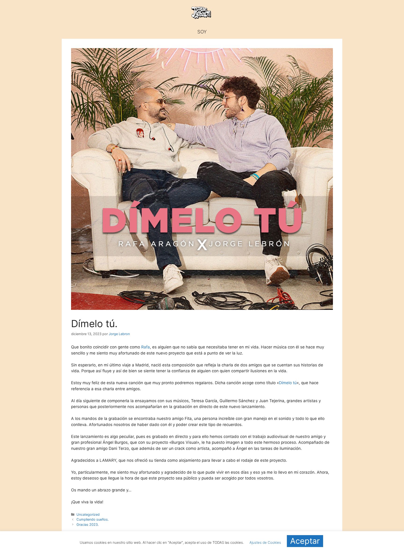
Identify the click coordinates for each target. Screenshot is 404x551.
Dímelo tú (288, 382)
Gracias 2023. (87, 524)
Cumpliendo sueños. (92, 519)
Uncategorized (88, 514)
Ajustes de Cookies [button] (265, 542)
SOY (202, 32)
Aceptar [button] (305, 541)
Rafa (145, 347)
